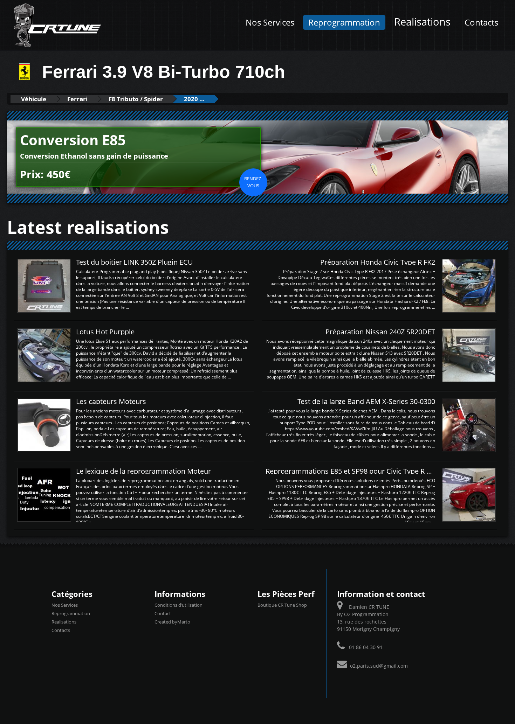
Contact (162, 613)
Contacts (481, 22)
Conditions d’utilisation (178, 605)
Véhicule (33, 99)
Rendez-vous (253, 182)
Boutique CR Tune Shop (282, 605)
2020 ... (194, 99)
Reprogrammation (344, 22)
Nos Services (270, 22)
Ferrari (77, 99)
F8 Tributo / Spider (136, 99)
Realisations (422, 22)
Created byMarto (172, 622)
